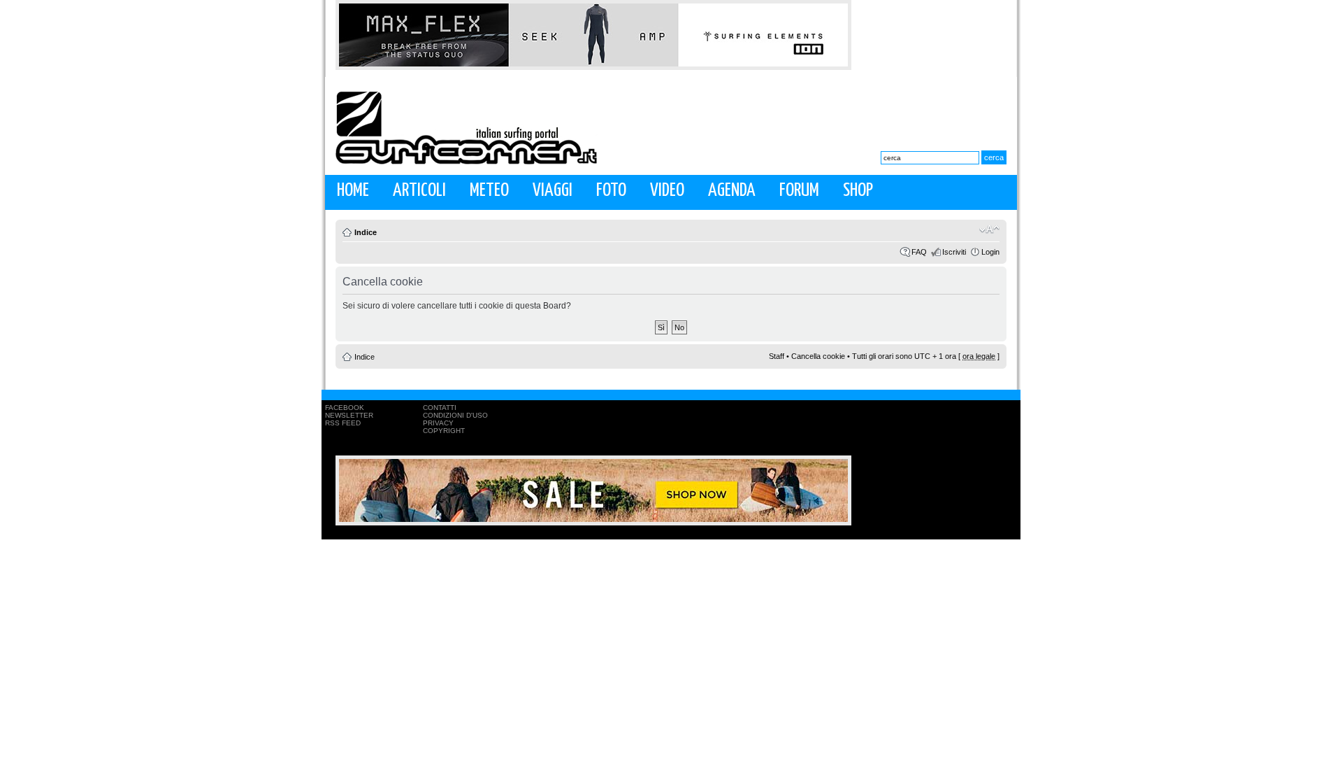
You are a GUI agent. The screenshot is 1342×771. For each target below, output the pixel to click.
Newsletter (349, 415)
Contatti (439, 407)
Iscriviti (954, 252)
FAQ (919, 252)
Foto (611, 190)
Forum (799, 190)
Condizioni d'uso (455, 415)
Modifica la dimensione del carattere (989, 229)
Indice (365, 232)
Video (667, 190)
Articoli (419, 190)
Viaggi (552, 190)
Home (353, 190)
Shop (858, 190)
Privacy (438, 423)
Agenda (732, 190)
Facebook (344, 407)
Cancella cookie (818, 356)
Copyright (444, 430)
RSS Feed (343, 423)
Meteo (489, 190)
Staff (776, 356)
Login (990, 252)
